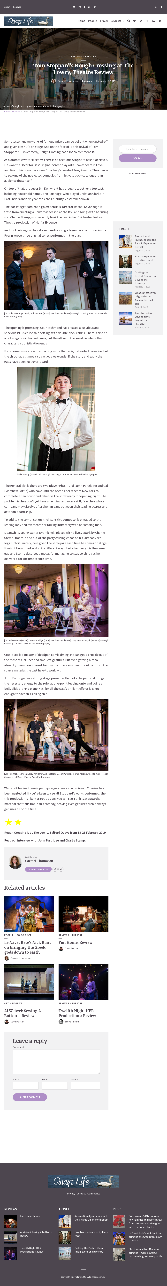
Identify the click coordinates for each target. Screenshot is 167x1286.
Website (75, 1079)
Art (6, 1003)
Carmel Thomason (68, 81)
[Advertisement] (83, 125)
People (92, 21)
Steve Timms (72, 1021)
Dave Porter (71, 948)
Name (17, 1079)
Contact (17, 6)
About (7, 6)
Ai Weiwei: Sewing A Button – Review (22, 1013)
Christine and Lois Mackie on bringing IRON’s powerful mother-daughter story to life (145, 1252)
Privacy (71, 1193)
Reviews (116, 21)
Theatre (90, 56)
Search (137, 158)
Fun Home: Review (75, 942)
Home (81, 21)
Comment (18, 1047)
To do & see (24, 935)
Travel (104, 21)
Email (46, 1079)
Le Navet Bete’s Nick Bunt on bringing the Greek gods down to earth (27, 947)
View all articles (38, 869)
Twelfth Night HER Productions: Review (77, 1013)
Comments (93, 1193)
